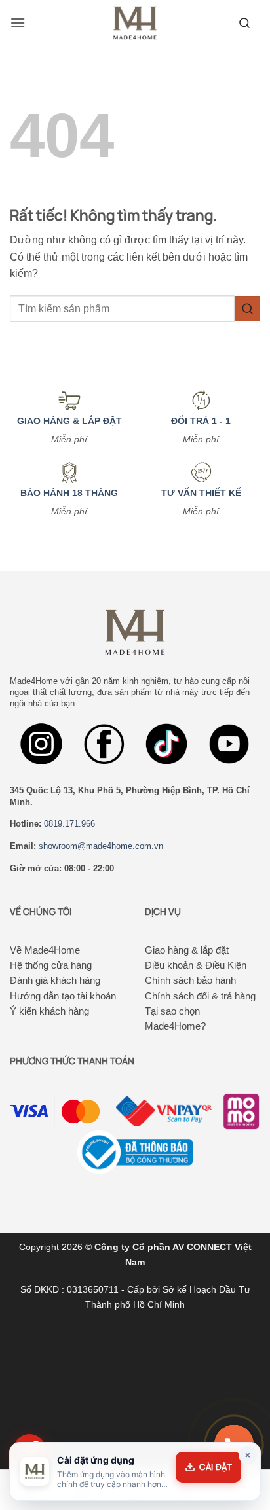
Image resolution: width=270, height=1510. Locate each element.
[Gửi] (247, 308)
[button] (18, 23)
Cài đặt (215, 1467)
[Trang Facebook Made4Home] (41, 744)
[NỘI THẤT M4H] (135, 22)
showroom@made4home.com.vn (101, 846)
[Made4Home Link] (244, 23)
